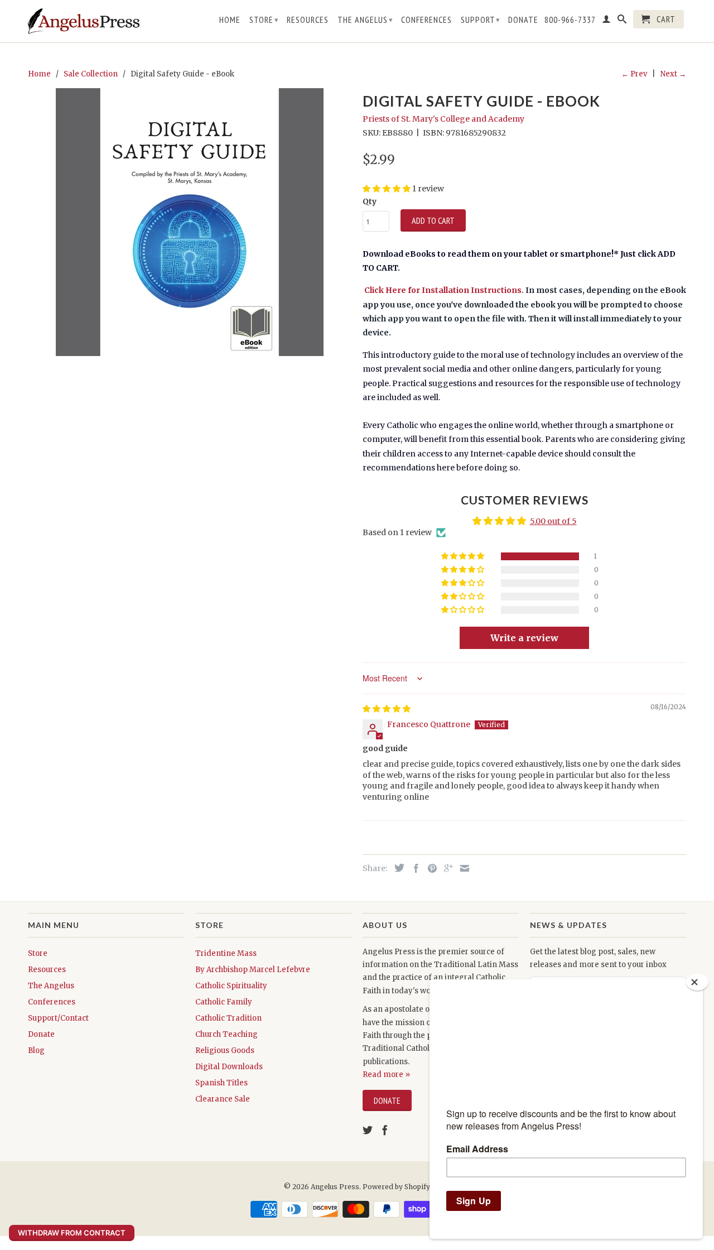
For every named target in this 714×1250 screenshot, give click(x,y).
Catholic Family (223, 1002)
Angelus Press (335, 1186)
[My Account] (606, 21)
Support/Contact (58, 1018)
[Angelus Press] (83, 21)
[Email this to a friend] (462, 868)
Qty (370, 201)
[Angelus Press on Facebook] (385, 1130)
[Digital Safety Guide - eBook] (189, 222)
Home (229, 20)
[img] (387, 709)
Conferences (426, 20)
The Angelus (365, 19)
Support (480, 19)
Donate (523, 20)
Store (264, 19)
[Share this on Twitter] (396, 868)
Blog (36, 1050)
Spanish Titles (221, 1083)
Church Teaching (226, 1034)
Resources (308, 20)
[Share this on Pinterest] (429, 868)
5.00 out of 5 (553, 521)
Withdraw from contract (72, 1232)
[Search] (622, 21)
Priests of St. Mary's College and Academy (443, 119)
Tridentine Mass (226, 953)
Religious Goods (224, 1050)
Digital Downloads (229, 1066)
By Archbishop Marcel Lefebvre (252, 969)
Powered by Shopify (396, 1186)
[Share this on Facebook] (413, 868)
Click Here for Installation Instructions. (443, 290)
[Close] (697, 982)
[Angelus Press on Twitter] (368, 1130)
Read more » (386, 1074)
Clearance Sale (222, 1099)
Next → (673, 74)
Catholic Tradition (228, 1018)
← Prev (634, 74)
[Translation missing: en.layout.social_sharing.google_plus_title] (445, 868)
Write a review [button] (524, 637)
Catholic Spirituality (231, 986)
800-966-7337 (570, 20)
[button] (463, 556)
